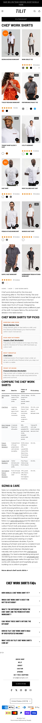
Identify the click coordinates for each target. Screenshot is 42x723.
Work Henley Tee (27, 59)
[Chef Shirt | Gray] (11, 197)
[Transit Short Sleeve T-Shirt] (11, 129)
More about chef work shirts (14, 570)
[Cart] (39, 11)
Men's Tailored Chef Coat (30, 188)
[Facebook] (11, 690)
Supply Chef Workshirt (9, 274)
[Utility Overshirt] (31, 129)
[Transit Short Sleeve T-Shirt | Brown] (7, 153)
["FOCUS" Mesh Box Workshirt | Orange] (3, 111)
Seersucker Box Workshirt (10, 59)
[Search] (34, 11)
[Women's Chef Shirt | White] (23, 240)
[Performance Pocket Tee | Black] (31, 109)
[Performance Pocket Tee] (31, 86)
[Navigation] (2, 11)
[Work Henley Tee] (31, 43)
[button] (39, 67)
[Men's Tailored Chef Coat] (31, 172)
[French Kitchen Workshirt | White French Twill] (3, 240)
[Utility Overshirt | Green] (27, 154)
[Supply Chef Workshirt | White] (7, 283)
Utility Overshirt (27, 145)
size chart (19, 513)
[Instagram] (21, 690)
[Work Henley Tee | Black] (31, 68)
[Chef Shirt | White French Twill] (3, 197)
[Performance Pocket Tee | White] (27, 109)
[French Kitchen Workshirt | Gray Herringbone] (7, 240)
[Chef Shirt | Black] (7, 197)
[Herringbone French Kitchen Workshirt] (31, 258)
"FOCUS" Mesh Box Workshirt (11, 102)
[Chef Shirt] (11, 172)
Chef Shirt (5, 188)
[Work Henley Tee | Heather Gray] (23, 68)
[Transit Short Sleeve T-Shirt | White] (3, 153)
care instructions (17, 521)
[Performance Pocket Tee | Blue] (35, 109)
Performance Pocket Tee (30, 102)
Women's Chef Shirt (28, 231)
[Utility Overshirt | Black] (31, 154)
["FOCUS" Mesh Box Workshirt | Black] (7, 111)
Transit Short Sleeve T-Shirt (9, 146)
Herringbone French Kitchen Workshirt (31, 275)
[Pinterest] (25, 690)
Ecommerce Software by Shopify (21, 720)
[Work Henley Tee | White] (35, 68)
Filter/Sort (21, 19)
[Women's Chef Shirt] (31, 215)
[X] (16, 690)
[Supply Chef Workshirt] (11, 258)
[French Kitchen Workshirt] (11, 215)
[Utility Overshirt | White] (23, 154)
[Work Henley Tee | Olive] (27, 68)
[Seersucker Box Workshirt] (11, 43)
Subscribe (21, 684)
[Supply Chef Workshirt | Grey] (3, 283)
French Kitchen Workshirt (10, 231)
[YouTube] (30, 690)
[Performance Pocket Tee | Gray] (23, 109)
